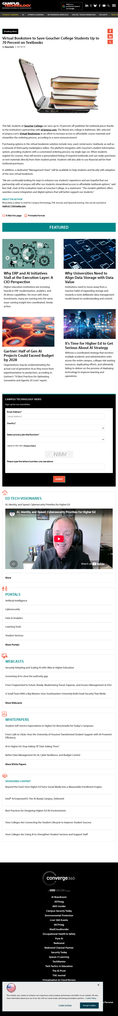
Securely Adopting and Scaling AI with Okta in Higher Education (39, 667)
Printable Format (36, 215)
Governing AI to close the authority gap (26, 676)
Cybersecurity (12, 609)
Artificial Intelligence (16, 600)
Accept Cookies (89, 1005)
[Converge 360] (59, 878)
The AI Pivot (59, 970)
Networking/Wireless (58, 15)
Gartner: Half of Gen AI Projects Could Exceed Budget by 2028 (29, 355)
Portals (12, 594)
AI (23, 15)
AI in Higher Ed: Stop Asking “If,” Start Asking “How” (32, 746)
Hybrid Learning (36, 15)
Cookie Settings (65, 1005)
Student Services (14, 635)
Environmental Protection (59, 915)
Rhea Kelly (9, 46)
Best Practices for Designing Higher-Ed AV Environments (35, 810)
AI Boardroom (59, 897)
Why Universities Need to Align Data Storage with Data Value (89, 277)
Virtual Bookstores (30, 133)
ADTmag (59, 901)
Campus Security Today (59, 910)
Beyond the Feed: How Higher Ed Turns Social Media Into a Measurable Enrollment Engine (53, 786)
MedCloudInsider (59, 929)
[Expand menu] (113, 6)
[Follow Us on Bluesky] (95, 5)
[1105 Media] (59, 890)
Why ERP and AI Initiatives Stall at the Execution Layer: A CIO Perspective (28, 277)
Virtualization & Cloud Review (59, 980)
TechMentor (59, 961)
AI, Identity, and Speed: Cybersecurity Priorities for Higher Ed (37, 504)
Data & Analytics (14, 618)
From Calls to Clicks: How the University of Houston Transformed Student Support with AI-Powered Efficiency (58, 736)
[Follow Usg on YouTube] (104, 5)
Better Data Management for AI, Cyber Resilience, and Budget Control (42, 755)
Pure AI (59, 938)
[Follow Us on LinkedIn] (86, 5)
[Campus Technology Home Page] (16, 5)
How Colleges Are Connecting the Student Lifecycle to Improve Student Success (48, 822)
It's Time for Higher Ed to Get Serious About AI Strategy (89, 345)
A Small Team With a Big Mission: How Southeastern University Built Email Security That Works (55, 693)
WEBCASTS (14, 661)
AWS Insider (59, 906)
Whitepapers (17, 719)
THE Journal (59, 975)
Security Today (59, 952)
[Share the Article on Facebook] (110, 31)
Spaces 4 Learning (59, 957)
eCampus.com (49, 129)
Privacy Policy (30, 445)
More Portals (12, 644)
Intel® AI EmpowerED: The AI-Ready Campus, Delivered (34, 798)
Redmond (59, 943)
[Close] (98, 985)
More (8, 577)
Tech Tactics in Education (59, 966)
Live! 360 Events (59, 920)
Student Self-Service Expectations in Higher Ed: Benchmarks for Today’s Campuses (49, 725)
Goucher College (33, 125)
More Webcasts (13, 702)
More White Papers (15, 764)
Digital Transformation (84, 15)
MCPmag (59, 924)
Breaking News (10, 31)
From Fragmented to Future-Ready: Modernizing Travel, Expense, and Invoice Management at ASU (58, 685)
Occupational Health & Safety (59, 933)
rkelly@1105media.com (14, 206)
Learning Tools (13, 626)
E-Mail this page (13, 215)
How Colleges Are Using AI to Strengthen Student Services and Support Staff (46, 834)
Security (103, 15)
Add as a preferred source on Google (73, 6)
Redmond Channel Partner (59, 947)
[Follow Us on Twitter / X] (91, 5)
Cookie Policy (90, 998)
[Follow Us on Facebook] (99, 5)
